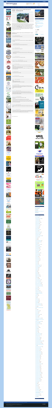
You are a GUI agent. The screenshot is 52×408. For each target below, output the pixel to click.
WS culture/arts (37, 390)
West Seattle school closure (38, 373)
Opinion (36, 296)
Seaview (36, 309)
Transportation (37, 327)
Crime (36, 239)
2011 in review (37, 217)
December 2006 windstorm (38, 240)
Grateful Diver (14, 96)
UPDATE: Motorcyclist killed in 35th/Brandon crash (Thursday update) (39, 26)
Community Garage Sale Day (39, 235)
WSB (13, 43)
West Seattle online (38, 362)
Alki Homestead (37, 223)
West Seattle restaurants (38, 372)
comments (9, 405)
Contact (16, 7)
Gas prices (37, 262)
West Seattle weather (38, 379)
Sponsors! (30, 7)
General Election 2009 (38, 266)
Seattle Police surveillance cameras (39, 307)
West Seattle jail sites (38, 357)
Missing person (37, 288)
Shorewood (37, 313)
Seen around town (37, 310)
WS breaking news (38, 389)
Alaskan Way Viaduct (38, 222)
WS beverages (37, 388)
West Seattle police (38, 367)
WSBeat (36, 396)
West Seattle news (37, 361)
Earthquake (37, 251)
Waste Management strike (38, 333)
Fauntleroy (37, 256)
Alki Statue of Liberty (38, 224)
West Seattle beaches (38, 338)
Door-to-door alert (38, 249)
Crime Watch (18, 7)
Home (7, 7)
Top (12, 405)
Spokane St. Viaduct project (38, 321)
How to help (37, 278)
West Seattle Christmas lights (39, 343)
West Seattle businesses (38, 342)
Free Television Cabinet (37, 207)
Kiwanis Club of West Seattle (39, 284)
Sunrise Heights (37, 322)
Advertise (9, 7)
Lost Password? (42, 34)
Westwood (37, 382)
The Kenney (37, 326)
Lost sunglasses (36, 209)
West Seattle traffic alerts (38, 377)
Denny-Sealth (37, 245)
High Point (37, 273)
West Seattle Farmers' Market (39, 346)
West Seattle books (38, 339)
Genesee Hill (37, 267)
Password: (36, 32)
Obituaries (28, 7)
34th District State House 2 (38, 218)
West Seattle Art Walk (38, 337)
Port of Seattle (37, 300)
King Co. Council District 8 (38, 282)
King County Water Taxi (38, 283)
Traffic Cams (33, 7)
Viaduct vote (37, 332)
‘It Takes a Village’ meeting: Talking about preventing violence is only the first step (39, 21)
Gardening (37, 261)
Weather (36, 7)
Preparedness (37, 301)
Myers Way (37, 289)
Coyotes (36, 238)
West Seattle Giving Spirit (38, 351)
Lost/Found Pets (24, 7)
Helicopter (37, 272)
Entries (6, 405)
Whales (36, 383)
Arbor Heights (37, 227)
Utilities (36, 331)
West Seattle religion (38, 371)
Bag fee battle (37, 228)
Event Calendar (12, 7)
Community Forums (40, 7)
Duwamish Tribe (37, 250)
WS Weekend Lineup (38, 395)
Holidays (36, 277)
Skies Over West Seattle (38, 314)
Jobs (21, 7)
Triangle (36, 328)
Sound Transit (37, 315)
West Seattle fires (37, 350)
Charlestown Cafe (37, 234)
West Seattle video (37, 378)
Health (36, 271)
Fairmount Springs (38, 255)
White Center (37, 384)
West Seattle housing (38, 356)
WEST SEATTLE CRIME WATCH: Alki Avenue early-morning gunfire (39, 24)
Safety (36, 306)
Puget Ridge (37, 302)
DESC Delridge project (38, 246)
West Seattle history (38, 355)
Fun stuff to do (37, 260)
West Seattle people (38, 366)
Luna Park (37, 287)
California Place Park (38, 233)
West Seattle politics (38, 368)
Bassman (13, 79)
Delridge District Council (38, 244)
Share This (13, 30)
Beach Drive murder (38, 229)
